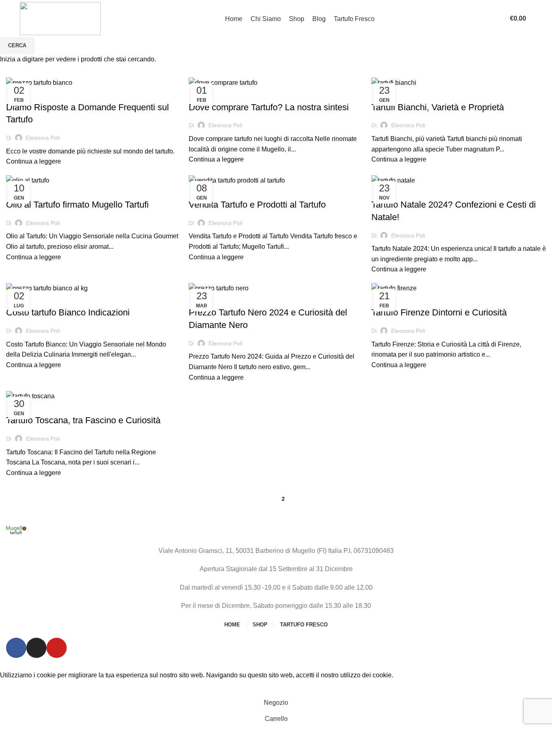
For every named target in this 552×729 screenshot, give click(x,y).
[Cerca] (499, 19)
